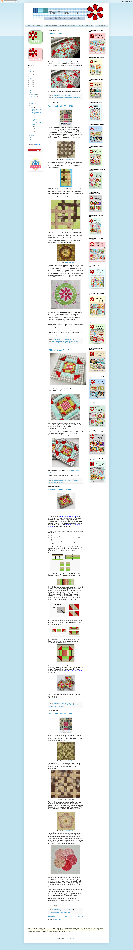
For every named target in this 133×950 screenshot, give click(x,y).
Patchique (76, 341)
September (34, 101)
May (32, 126)
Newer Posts (51, 916)
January (33, 135)
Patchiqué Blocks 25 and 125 (60, 106)
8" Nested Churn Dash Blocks (61, 34)
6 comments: (68, 95)
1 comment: (68, 909)
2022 (31, 76)
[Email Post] (73, 95)
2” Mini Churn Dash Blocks (59, 489)
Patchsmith (66, 97)
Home (28, 25)
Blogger (73, 938)
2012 (31, 140)
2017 (31, 86)
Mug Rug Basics (37, 25)
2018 (31, 84)
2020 (31, 80)
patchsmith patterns (73, 97)
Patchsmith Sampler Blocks (67, 25)
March (32, 131)
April (32, 129)
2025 (31, 69)
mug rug (54, 97)
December (33, 94)
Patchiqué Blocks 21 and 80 (60, 714)
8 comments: (68, 703)
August (33, 103)
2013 (31, 138)
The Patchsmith (100, 25)
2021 (31, 78)
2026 (31, 67)
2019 (31, 82)
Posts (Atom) (58, 919)
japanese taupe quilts (56, 341)
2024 (31, 71)
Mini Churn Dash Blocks (65, 692)
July (32, 105)
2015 (31, 90)
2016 (31, 88)
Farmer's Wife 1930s (51, 25)
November (33, 97)
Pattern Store (89, 25)
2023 (31, 74)
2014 (31, 93)
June (32, 107)
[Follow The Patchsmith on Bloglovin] (34, 145)
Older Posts (80, 916)
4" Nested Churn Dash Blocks (61, 350)
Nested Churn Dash (68, 480)
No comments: (68, 339)
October (33, 99)
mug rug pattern (59, 97)
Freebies (80, 25)
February (33, 133)
